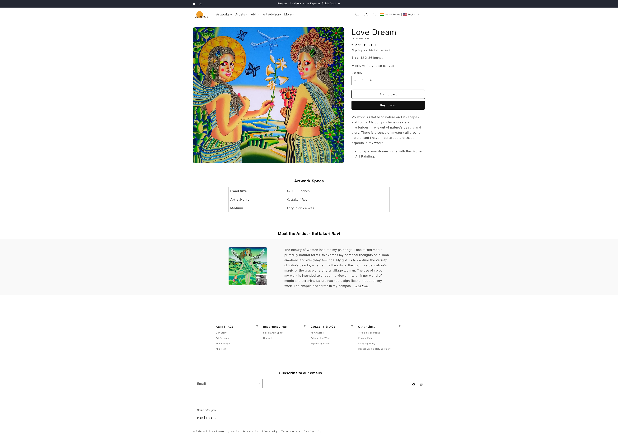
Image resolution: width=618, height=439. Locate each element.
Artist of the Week (321, 338)
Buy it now (388, 105)
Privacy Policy (366, 338)
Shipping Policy (366, 343)
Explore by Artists (320, 343)
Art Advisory (222, 338)
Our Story (221, 332)
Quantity (356, 72)
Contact (267, 338)
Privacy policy (269, 431)
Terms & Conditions (369, 332)
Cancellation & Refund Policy (374, 349)
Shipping (356, 50)
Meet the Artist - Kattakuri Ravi (309, 233)
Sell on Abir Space (273, 332)
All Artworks (317, 332)
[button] (357, 14)
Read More (362, 286)
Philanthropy (223, 343)
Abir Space (209, 431)
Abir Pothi (221, 349)
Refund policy (250, 431)
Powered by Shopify (227, 431)
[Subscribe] (258, 383)
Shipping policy (312, 431)
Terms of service (290, 431)
